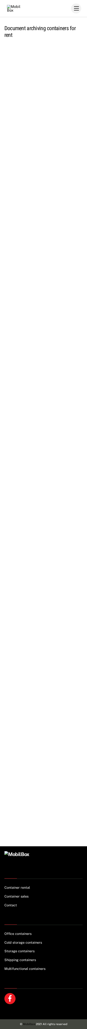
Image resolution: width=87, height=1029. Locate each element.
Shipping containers (20, 960)
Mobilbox (29, 1024)
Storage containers (19, 951)
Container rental (17, 887)
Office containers (18, 934)
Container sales (16, 896)
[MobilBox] (16, 854)
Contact (10, 905)
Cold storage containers (23, 942)
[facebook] (10, 998)
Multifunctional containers (24, 969)
